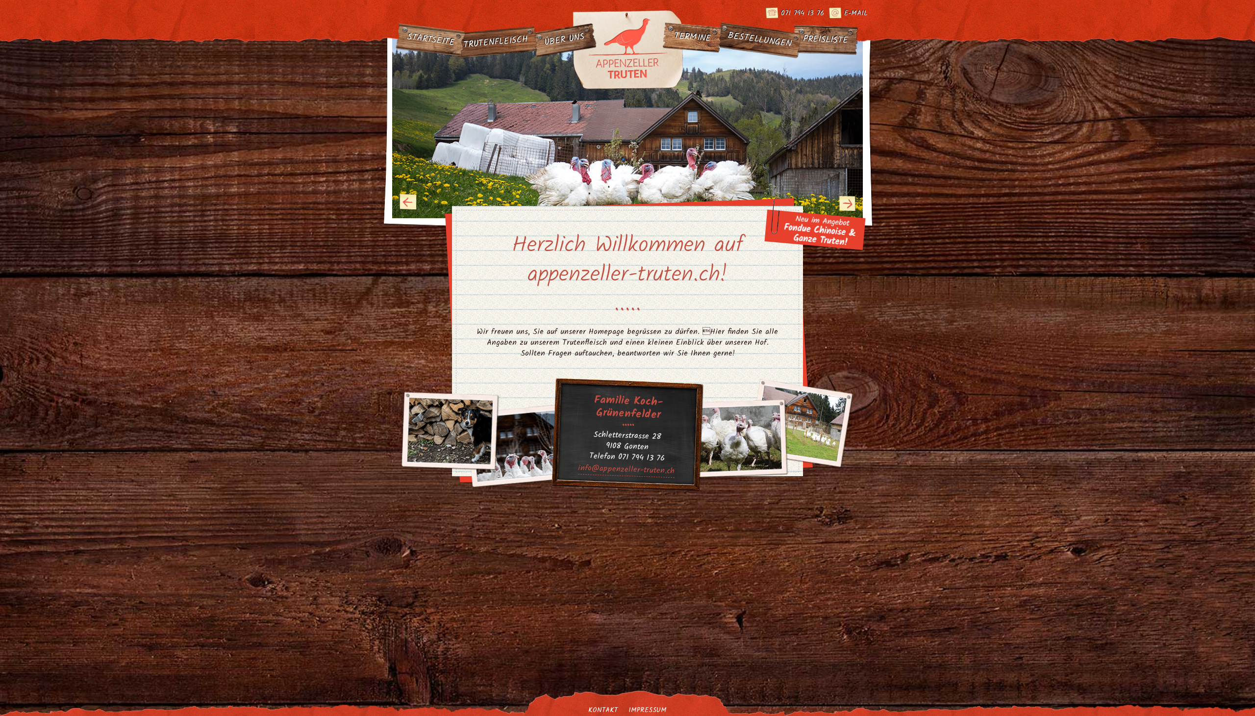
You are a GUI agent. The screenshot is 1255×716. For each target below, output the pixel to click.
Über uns (564, 40)
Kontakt (603, 710)
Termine (692, 37)
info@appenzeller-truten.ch (626, 470)
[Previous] (408, 202)
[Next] (847, 203)
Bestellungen (760, 39)
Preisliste (826, 40)
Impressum (647, 710)
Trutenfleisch (495, 42)
